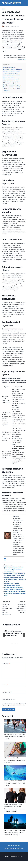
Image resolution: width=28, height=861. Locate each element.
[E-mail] (5, 560)
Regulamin (20, 848)
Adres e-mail (6, 692)
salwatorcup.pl (21, 59)
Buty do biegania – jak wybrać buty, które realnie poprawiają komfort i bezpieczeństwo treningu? (14, 832)
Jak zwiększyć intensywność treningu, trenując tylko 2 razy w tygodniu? (21, 607)
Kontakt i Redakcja (10, 848)
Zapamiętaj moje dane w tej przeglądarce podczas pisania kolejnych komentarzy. (14, 704)
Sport (3, 9)
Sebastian (6, 26)
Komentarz (6, 663)
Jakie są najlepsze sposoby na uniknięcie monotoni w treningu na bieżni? (15, 579)
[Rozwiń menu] (24, 3)
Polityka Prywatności (14, 845)
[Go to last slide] (4, 635)
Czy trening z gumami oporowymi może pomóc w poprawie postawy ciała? (14, 593)
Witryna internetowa (8, 699)
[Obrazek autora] (3, 26)
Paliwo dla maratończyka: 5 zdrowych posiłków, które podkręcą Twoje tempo (14, 760)
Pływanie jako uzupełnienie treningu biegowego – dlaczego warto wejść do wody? (14, 783)
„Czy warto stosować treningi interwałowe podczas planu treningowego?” (13, 569)
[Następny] (24, 635)
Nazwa (5, 685)
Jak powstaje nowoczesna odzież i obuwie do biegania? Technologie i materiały (14, 737)
